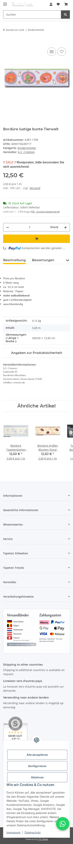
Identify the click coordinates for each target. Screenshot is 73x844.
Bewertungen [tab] (43, 260)
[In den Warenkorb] (6, 42)
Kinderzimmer (27, 148)
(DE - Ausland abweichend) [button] (45, 211)
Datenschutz (33, 832)
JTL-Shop (43, 839)
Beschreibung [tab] (14, 260)
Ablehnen (37, 777)
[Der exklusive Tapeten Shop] (22, 4)
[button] (51, 4)
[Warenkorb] (66, 4)
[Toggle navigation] (5, 2)
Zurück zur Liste (15, 30)
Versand (35, 188)
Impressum (13, 832)
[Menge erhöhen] (65, 227)
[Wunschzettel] (58, 4)
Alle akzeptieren (37, 754)
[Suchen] (65, 14)
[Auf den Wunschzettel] (61, 51)
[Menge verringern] (7, 227)
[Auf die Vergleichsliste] (51, 51)
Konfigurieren (37, 766)
